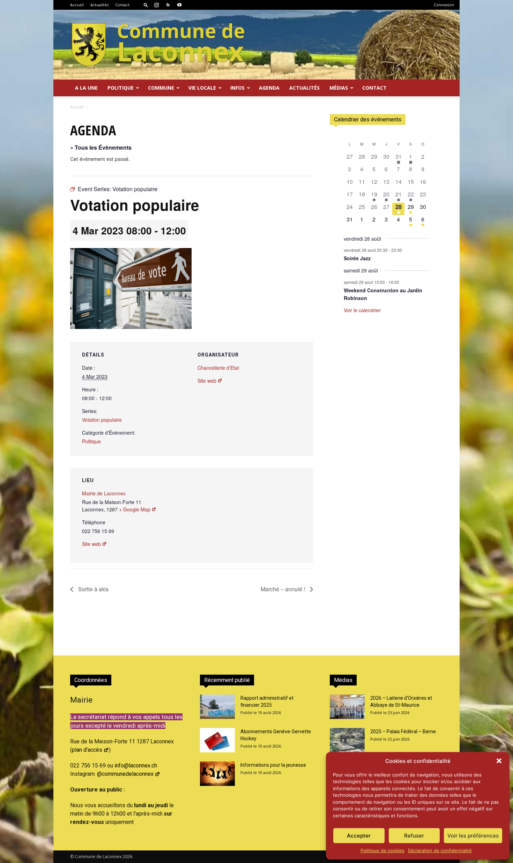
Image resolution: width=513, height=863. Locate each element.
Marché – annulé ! (283, 589)
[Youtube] (179, 5)
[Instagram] (156, 5)
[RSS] (168, 5)
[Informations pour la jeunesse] (217, 773)
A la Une (86, 87)
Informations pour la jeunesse (273, 765)
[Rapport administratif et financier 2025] (217, 707)
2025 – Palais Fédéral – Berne (403, 731)
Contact (122, 4)
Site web (207, 380)
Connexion (444, 4)
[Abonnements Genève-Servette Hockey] (217, 740)
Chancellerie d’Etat (218, 367)
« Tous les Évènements (101, 147)
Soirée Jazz (357, 258)
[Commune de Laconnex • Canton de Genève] (158, 45)
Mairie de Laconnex (104, 493)
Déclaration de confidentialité (440, 850)
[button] (499, 760)
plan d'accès (87, 749)
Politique (91, 441)
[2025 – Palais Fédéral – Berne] (347, 740)
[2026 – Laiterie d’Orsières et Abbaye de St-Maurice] (347, 707)
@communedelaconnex (125, 774)
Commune (161, 87)
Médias (338, 87)
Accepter (359, 835)
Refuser (414, 835)
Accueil (77, 4)
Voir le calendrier (362, 310)
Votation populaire (102, 419)
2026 (127, 857)
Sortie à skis (93, 589)
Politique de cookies (382, 850)
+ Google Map (134, 509)
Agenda (269, 87)
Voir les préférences (473, 835)
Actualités (99, 4)
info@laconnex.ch (135, 765)
